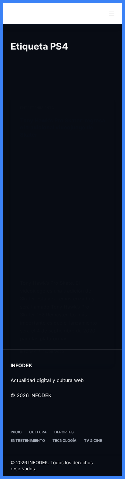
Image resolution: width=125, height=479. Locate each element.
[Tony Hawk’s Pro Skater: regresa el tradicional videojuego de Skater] (62, 208)
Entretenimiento (37, 107)
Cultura (38, 432)
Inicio (16, 432)
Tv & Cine (93, 440)
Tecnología (64, 440)
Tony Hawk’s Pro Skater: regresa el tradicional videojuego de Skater (62, 127)
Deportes (64, 432)
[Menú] (111, 13)
